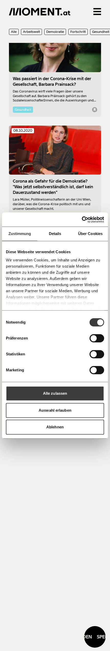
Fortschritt (78, 32)
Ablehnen (55, 427)
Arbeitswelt (31, 32)
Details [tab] (55, 233)
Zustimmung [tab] (19, 233)
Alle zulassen (55, 393)
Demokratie (55, 32)
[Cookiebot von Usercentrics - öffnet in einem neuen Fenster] (81, 219)
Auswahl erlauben (55, 410)
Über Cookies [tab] (90, 233)
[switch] (97, 338)
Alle (14, 32)
